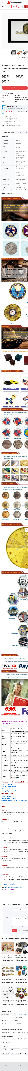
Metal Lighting (6, 1042)
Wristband (3, 1020)
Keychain (17, 1020)
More (2, 1059)
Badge (4, 1039)
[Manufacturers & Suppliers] (14, 2)
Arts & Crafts (8, 11)
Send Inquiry (14, 88)
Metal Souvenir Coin (16, 1053)
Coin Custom (6, 1053)
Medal (2, 1017)
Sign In (3, 125)
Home (2, 11)
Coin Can (5, 1049)
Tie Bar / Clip (18, 1023)
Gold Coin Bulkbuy (7, 1057)
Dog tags (3, 1023)
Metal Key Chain (19, 1039)
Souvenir (11, 1039)
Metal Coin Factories (14, 1049)
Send (14, 930)
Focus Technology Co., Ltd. (18, 1065)
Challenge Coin (18, 1017)
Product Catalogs (22, 1014)
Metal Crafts (14, 11)
